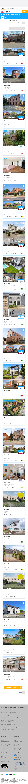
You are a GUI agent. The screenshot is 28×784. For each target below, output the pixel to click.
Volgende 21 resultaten (12, 687)
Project (6, 120)
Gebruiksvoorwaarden (5, 779)
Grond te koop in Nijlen (6, 721)
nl (26, 8)
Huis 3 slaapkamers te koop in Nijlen (8, 711)
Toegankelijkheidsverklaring (6, 782)
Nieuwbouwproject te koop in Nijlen (8, 724)
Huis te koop (7, 58)
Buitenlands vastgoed (10, 8)
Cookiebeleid (12, 779)
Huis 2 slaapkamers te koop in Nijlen (8, 709)
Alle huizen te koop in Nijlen (7, 715)
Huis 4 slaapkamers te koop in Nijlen (8, 712)
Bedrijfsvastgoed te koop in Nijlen (8, 723)
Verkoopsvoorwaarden (13, 780)
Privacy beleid (18, 779)
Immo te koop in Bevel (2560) (7, 729)
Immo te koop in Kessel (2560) (7, 730)
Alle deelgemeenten (13, 781)
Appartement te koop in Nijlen (7, 720)
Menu (25, 11)
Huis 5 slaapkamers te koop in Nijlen (8, 713)
